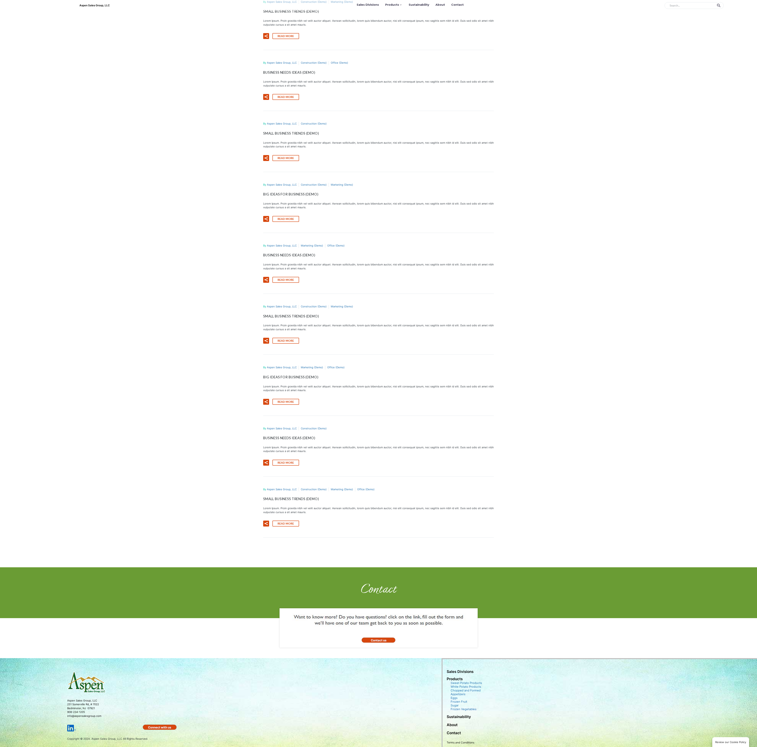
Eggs (454, 698)
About (440, 5)
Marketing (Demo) (342, 184)
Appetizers (458, 694)
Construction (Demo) (314, 62)
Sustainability (419, 5)
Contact (457, 5)
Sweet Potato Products (466, 683)
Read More (286, 36)
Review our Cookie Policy (730, 742)
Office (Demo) (339, 62)
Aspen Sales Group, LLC (282, 62)
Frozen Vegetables (463, 709)
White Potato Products (466, 686)
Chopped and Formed (466, 690)
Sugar (455, 705)
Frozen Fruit (459, 701)
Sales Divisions (368, 5)
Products (392, 5)
